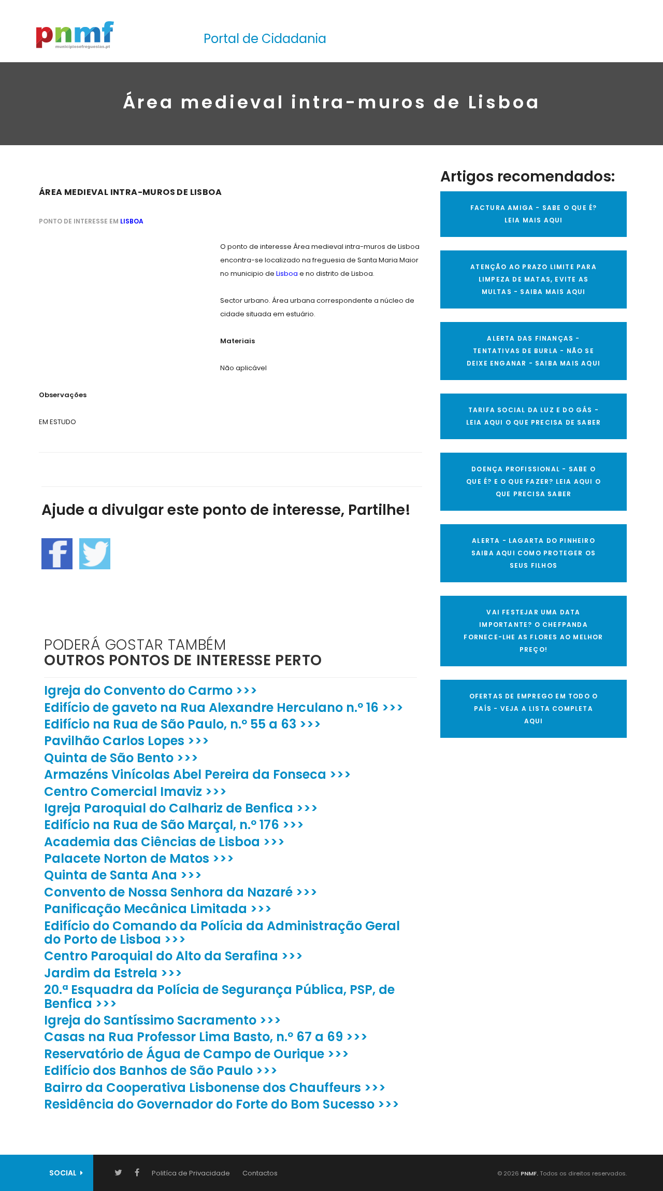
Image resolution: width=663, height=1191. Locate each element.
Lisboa (131, 221)
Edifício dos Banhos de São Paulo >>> (161, 1070)
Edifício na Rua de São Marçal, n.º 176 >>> (174, 824)
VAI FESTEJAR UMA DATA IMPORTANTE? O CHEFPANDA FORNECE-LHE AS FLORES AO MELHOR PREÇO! (533, 631)
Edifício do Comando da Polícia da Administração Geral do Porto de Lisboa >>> (222, 932)
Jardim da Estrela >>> (113, 973)
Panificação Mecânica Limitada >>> (158, 908)
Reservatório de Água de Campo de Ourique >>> (196, 1053)
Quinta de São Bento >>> (121, 757)
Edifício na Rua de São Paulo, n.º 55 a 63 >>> (182, 724)
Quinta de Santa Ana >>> (123, 875)
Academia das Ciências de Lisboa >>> (164, 841)
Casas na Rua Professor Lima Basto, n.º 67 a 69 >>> (206, 1036)
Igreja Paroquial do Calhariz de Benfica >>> (181, 808)
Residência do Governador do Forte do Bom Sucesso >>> (221, 1104)
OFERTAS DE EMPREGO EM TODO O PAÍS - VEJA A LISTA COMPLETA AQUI (533, 708)
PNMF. (528, 1173)
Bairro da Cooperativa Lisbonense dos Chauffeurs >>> (215, 1087)
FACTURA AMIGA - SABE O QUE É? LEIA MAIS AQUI (533, 214)
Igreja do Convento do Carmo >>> (150, 690)
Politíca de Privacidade (191, 1173)
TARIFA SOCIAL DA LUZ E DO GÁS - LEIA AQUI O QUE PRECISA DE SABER (533, 416)
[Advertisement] (116, 305)
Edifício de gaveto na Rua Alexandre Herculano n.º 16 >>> (223, 707)
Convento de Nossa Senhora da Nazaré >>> (181, 892)
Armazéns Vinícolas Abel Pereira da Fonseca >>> (197, 774)
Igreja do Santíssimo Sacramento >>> (162, 1020)
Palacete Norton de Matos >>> (139, 858)
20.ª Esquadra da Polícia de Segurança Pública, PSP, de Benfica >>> (219, 996)
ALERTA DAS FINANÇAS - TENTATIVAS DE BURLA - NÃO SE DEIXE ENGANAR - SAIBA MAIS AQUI (533, 351)
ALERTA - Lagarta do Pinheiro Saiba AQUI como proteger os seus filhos (533, 553)
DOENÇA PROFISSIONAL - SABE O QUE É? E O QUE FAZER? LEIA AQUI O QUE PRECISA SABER (533, 481)
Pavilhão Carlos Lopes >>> (126, 740)
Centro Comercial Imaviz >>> (135, 791)
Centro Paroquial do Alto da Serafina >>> (173, 955)
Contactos (260, 1173)
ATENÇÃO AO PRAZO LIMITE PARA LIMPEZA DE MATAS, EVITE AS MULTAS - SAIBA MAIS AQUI (533, 279)
